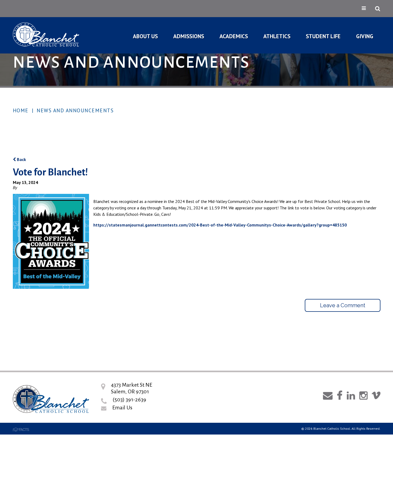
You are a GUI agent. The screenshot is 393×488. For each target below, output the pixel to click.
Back (21, 159)
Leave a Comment (342, 305)
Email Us (122, 407)
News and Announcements (75, 110)
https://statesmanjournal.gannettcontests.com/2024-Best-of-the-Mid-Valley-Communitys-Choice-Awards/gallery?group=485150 (220, 225)
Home (21, 110)
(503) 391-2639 (129, 399)
